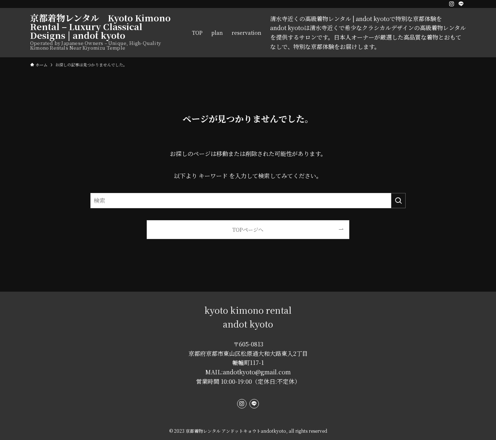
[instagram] (451, 4)
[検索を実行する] (398, 200)
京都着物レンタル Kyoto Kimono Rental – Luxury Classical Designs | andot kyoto (100, 26)
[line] (461, 4)
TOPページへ (247, 229)
